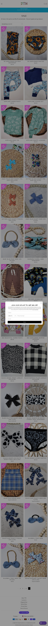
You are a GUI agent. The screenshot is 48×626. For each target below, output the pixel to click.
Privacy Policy (34, 309)
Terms (37, 309)
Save (24, 322)
